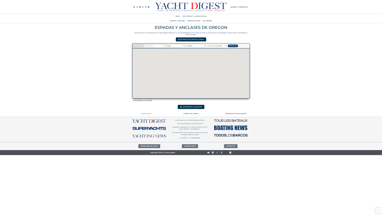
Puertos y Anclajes (177, 21)
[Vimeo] (230, 153)
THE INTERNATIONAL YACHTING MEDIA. (190, 123)
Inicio (178, 16)
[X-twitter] (226, 153)
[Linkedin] (213, 153)
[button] (191, 39)
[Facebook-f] (222, 153)
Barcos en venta (193, 21)
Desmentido (146, 113)
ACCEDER (233, 7)
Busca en (233, 46)
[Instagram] (217, 153)
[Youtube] (208, 153)
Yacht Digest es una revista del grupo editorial (190, 120)
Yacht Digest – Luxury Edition (195, 16)
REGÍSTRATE (243, 7)
